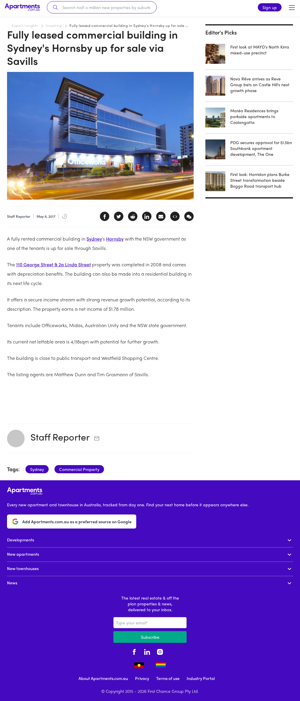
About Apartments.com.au (103, 678)
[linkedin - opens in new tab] (147, 651)
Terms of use (168, 678)
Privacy (142, 678)
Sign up (269, 7)
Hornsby (115, 238)
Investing (54, 25)
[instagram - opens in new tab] (159, 651)
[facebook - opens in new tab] (134, 651)
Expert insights (25, 25)
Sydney (94, 238)
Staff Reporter (60, 436)
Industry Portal (201, 678)
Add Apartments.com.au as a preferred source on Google (77, 521)
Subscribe (150, 637)
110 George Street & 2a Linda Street (53, 264)
